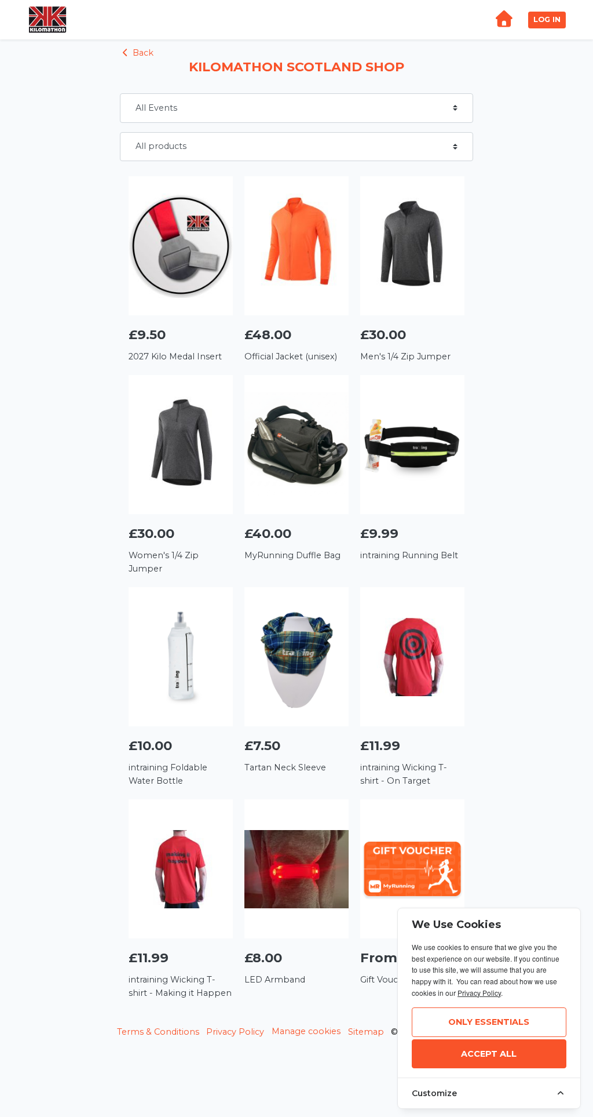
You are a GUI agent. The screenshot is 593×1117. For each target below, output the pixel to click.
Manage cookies (306, 1031)
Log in (547, 19)
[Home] (503, 20)
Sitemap (366, 1032)
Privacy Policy (235, 1032)
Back (141, 53)
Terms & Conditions (158, 1032)
